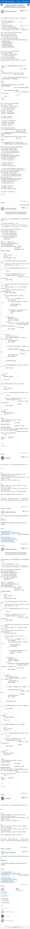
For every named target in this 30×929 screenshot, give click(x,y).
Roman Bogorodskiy (10, 11)
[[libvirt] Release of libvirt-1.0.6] (28, 5)
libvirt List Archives (9, 1)
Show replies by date (24, 204)
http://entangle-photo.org (8, 540)
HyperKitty (15, 927)
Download (4, 895)
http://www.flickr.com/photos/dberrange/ (10, 533)
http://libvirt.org (23, 500)
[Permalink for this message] (28, 201)
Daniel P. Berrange (10, 512)
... (2, 468)
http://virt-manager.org (23, 534)
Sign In (19, 1)
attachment (8, 508)
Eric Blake (7, 458)
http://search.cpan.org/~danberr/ (8, 538)
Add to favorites (6, 902)
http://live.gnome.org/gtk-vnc (8, 541)
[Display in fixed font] (26, 201)
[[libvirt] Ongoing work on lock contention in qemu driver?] (2, 5)
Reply (3, 202)
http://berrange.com (6, 531)
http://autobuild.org (6, 537)
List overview (3, 892)
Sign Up (26, 1)
